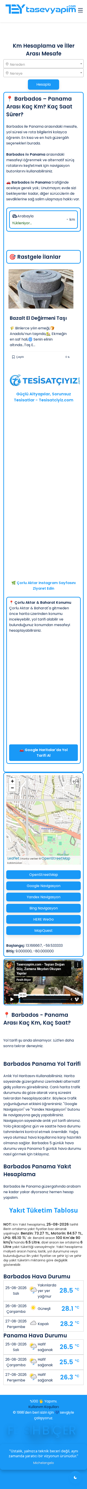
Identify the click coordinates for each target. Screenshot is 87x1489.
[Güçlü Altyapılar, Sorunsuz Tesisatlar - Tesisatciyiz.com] (43, 381)
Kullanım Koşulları (43, 1406)
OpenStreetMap (55, 858)
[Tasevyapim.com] (40, 11)
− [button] (12, 788)
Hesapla (43, 84)
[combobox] (43, 63)
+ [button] (12, 781)
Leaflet (13, 858)
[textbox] (43, 64)
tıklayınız (41, 1154)
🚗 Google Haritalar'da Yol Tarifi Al (43, 752)
